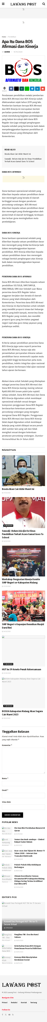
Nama (5, 778)
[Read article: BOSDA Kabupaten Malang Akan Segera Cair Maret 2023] (23, 692)
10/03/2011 (19, 859)
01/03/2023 (7, 586)
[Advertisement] (23, 14)
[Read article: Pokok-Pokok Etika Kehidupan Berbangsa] (7, 867)
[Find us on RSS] (13, 1014)
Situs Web (6, 802)
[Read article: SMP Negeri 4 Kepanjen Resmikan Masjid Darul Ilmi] (23, 606)
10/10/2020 (18, 52)
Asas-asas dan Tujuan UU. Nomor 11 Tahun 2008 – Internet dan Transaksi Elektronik (29, 853)
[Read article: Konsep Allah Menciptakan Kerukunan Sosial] (7, 960)
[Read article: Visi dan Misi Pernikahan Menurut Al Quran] (7, 830)
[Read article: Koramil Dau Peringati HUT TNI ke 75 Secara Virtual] (23, 917)
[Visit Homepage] (23, 4)
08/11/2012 (19, 963)
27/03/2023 (6, 493)
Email (5, 790)
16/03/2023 (6, 541)
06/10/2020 (19, 940)
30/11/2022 (19, 834)
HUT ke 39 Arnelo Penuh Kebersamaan (21, 669)
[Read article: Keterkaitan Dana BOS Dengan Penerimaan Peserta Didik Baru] (7, 948)
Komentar (7, 745)
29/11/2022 (19, 845)
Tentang (33, 1003)
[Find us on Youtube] (9, 1014)
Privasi (4, 1003)
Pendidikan (12, 37)
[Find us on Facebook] (2, 1014)
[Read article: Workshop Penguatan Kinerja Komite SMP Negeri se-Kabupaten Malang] (23, 560)
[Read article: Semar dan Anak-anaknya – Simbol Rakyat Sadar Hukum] (7, 842)
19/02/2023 (6, 718)
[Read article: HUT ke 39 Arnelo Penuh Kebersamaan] (23, 651)
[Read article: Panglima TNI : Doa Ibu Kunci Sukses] (7, 937)
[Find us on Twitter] (6, 1014)
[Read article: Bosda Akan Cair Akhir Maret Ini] (23, 470)
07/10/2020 (9, 928)
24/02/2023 (7, 631)
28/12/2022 (19, 871)
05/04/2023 (19, 887)
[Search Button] (43, 4)
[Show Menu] (3, 4)
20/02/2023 (7, 673)
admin (7, 52)
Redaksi (14, 1003)
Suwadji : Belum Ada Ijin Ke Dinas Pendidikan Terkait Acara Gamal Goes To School (22, 534)
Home (4, 37)
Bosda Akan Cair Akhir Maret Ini (18, 154)
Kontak (24, 1003)
